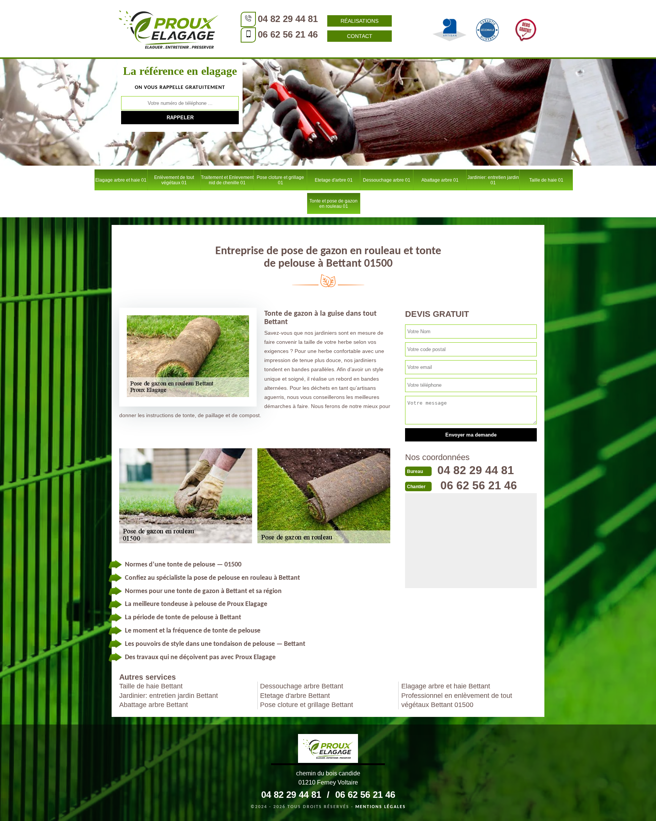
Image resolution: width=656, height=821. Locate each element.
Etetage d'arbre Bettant (295, 695)
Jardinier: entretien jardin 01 (493, 180)
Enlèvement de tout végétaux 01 (174, 180)
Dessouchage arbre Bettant (301, 686)
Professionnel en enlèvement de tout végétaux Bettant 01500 (456, 700)
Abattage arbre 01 (440, 180)
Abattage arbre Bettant (153, 705)
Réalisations (359, 21)
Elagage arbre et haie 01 (121, 180)
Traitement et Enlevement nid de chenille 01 (227, 180)
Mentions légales (380, 807)
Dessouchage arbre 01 (386, 180)
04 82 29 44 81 (288, 19)
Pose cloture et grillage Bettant (306, 705)
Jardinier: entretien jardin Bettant (168, 695)
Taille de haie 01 (546, 180)
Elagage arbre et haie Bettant (445, 686)
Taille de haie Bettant (151, 686)
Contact (359, 36)
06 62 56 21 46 (288, 34)
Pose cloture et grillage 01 (280, 180)
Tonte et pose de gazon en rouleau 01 (333, 203)
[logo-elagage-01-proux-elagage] (169, 28)
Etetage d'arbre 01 (334, 180)
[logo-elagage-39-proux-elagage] (328, 749)
